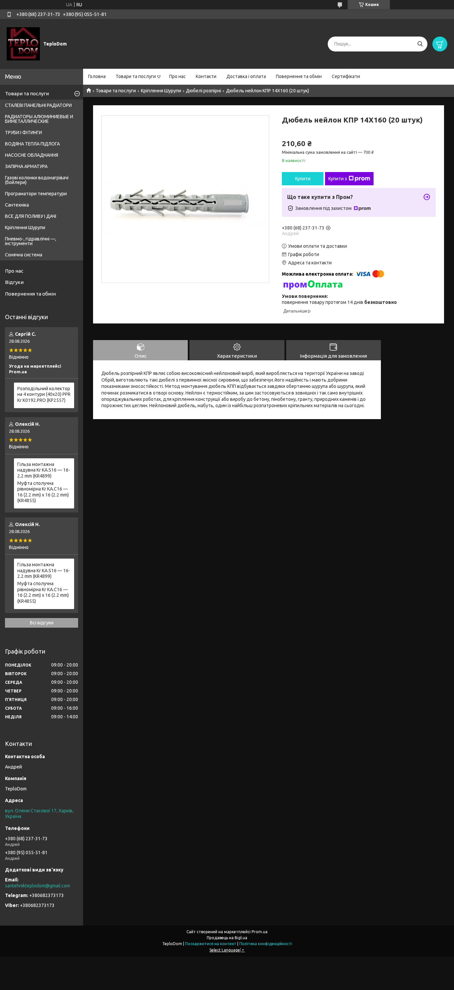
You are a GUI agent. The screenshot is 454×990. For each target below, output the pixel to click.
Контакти (206, 76)
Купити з (337, 178)
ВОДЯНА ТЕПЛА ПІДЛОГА (32, 143)
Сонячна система (23, 254)
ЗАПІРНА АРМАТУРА (26, 166)
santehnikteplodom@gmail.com (37, 885)
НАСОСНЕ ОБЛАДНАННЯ (31, 155)
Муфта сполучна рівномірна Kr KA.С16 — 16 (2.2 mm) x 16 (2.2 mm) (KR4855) (43, 492)
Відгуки (14, 282)
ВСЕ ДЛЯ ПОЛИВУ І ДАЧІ (30, 216)
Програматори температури (36, 193)
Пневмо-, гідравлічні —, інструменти (30, 241)
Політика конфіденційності (265, 944)
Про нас (177, 76)
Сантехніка (17, 205)
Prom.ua (260, 932)
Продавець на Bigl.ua (227, 938)
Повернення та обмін (299, 76)
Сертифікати (346, 76)
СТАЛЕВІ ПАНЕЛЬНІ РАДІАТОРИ (38, 105)
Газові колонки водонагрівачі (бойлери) (36, 180)
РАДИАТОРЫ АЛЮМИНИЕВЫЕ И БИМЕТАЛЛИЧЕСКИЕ (39, 119)
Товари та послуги (136, 76)
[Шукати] (419, 44)
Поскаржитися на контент (210, 944)
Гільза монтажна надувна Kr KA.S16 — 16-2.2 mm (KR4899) (43, 470)
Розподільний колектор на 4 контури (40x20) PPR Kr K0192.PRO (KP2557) (43, 394)
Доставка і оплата (246, 76)
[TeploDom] (23, 43)
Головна (97, 76)
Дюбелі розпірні (203, 90)
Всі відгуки (42, 622)
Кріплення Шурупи (161, 90)
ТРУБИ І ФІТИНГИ (23, 132)
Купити (302, 178)
